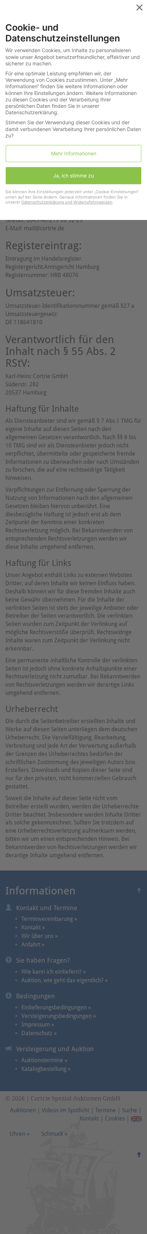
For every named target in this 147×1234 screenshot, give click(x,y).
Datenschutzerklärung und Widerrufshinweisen (66, 202)
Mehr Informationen (73, 153)
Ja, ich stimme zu (73, 175)
